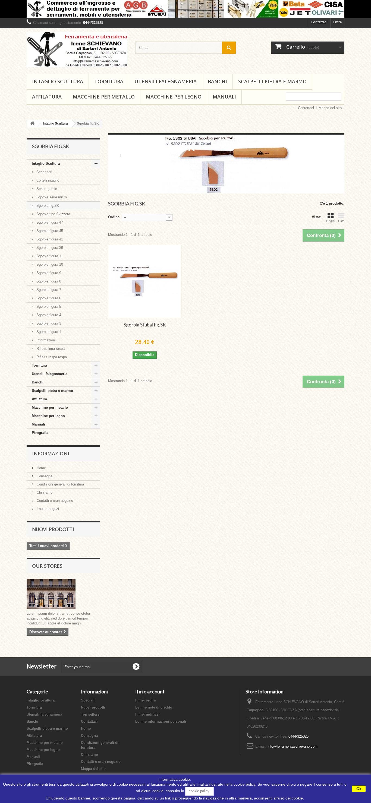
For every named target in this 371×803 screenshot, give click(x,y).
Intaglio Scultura (57, 81)
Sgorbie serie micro (51, 197)
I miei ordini (145, 700)
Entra (337, 22)
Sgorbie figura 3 (48, 323)
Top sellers (90, 714)
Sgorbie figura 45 (49, 231)
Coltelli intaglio (47, 180)
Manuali (224, 96)
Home (41, 468)
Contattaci (319, 22)
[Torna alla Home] (32, 123)
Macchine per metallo (104, 96)
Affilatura (47, 96)
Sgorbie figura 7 (48, 290)
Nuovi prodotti (53, 529)
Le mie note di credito (153, 707)
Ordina (114, 217)
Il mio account (150, 691)
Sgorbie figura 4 (48, 315)
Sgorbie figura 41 (49, 239)
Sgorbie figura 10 (49, 264)
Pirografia (40, 433)
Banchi (217, 81)
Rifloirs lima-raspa (50, 349)
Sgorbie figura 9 (48, 273)
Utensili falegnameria (165, 81)
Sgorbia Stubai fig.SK (145, 325)
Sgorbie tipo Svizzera (52, 214)
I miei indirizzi (147, 714)
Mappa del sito (330, 108)
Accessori (43, 172)
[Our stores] (63, 594)
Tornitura (108, 81)
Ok (358, 788)
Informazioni (45, 340)
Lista (341, 221)
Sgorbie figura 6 (48, 298)
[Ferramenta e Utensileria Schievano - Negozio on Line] (77, 49)
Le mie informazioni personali (160, 721)
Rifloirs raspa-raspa (51, 357)
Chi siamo (44, 492)
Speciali (88, 700)
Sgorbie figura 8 (48, 281)
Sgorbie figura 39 (49, 248)
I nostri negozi (47, 509)
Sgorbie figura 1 (48, 332)
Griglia (330, 221)
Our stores (47, 566)
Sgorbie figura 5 (48, 306)
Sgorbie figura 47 (49, 222)
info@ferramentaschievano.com (292, 746)
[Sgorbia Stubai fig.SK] (145, 281)
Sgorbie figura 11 (49, 256)
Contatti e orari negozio (54, 501)
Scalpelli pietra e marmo (272, 81)
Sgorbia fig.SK (47, 206)
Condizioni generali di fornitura (60, 484)
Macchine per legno (174, 96)
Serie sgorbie (46, 189)
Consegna (44, 476)
